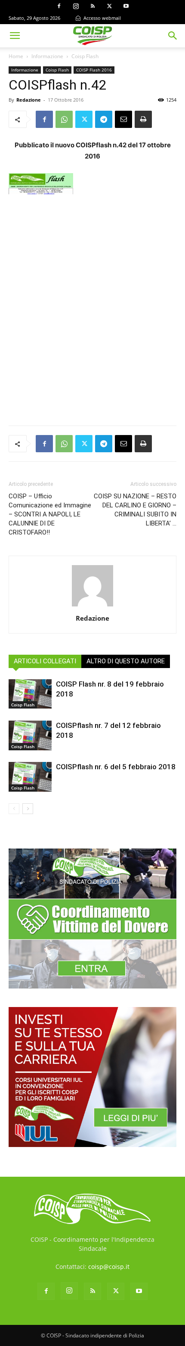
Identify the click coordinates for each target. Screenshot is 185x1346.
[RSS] (92, 6)
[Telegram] (103, 119)
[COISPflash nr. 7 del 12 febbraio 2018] (30, 735)
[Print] (143, 119)
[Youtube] (126, 6)
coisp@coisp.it (109, 1266)
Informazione (47, 56)
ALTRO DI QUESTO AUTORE (125, 661)
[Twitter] (109, 6)
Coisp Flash (85, 56)
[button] (14, 35)
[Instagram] (75, 6)
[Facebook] (58, 6)
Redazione (28, 99)
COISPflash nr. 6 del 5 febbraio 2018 (116, 766)
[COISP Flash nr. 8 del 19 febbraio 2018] (30, 693)
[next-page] (27, 808)
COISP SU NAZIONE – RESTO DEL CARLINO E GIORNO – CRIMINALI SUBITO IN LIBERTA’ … (135, 509)
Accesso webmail (101, 18)
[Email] (123, 119)
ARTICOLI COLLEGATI (45, 661)
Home (16, 56)
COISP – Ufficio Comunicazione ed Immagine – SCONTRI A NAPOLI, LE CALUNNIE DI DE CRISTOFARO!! (50, 514)
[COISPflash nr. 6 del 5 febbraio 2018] (30, 777)
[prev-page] (14, 808)
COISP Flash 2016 (94, 70)
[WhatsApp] (64, 119)
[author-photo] (92, 606)
